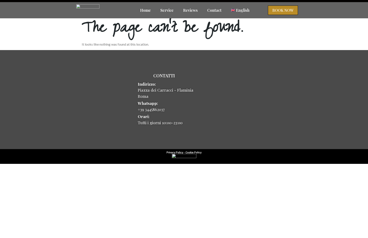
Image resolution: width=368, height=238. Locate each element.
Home (145, 10)
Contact (214, 10)
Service (167, 10)
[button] (283, 10)
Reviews (190, 10)
